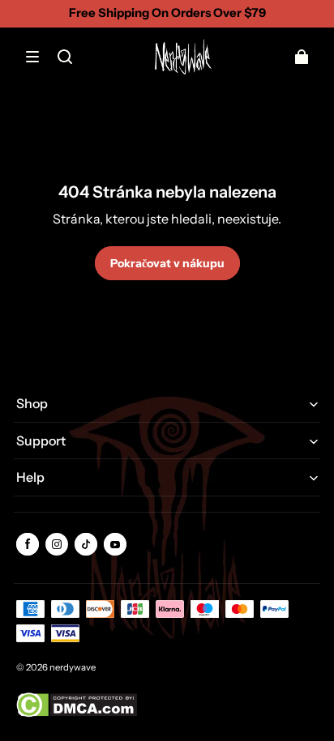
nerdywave (72, 667)
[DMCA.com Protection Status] (76, 714)
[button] (32, 56)
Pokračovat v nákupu (167, 263)
